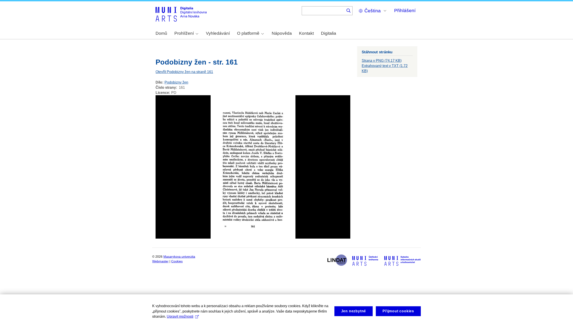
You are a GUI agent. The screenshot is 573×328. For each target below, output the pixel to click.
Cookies (177, 261)
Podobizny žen (176, 82)
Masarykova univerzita (179, 256)
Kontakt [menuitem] (306, 33)
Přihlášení (405, 10)
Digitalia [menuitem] (328, 33)
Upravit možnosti (180, 316)
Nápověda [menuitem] (282, 33)
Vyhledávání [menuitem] (218, 33)
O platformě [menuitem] (248, 33)
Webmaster (160, 261)
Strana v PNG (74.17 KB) (382, 61)
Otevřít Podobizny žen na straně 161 (184, 72)
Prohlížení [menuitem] (184, 33)
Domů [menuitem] (161, 33)
